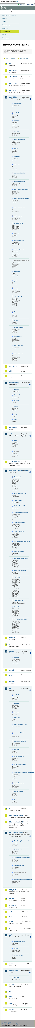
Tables (4, 21)
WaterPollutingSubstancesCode (17, 879)
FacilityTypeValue (17, 551)
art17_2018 (13, 97)
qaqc (15, 281)
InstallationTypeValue (17, 570)
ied (10, 808)
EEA (10, 2)
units (15, 799)
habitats (16, 148)
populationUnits (17, 223)
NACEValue (17, 577)
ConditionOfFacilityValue (17, 512)
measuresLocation (17, 181)
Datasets (4, 18)
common (12, 376)
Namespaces (6, 38)
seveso (11, 985)
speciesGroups (17, 955)
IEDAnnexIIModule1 (14, 815)
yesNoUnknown (17, 354)
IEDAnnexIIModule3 (14, 822)
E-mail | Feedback (7, 1022)
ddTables (16, 400)
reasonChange (17, 296)
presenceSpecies (17, 250)
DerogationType (17, 849)
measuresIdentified (17, 173)
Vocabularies (6, 31)
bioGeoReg (17, 113)
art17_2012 (13, 90)
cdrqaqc (16, 120)
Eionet (9, 11)
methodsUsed (17, 216)
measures (17, 165)
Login (21, 4)
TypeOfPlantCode (17, 865)
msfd (10, 935)
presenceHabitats (17, 240)
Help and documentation (8, 15)
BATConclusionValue (17, 506)
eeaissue (16, 406)
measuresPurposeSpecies (17, 198)
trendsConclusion (17, 327)
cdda (10, 371)
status (15, 419)
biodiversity (13, 366)
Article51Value (17, 477)
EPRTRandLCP (14, 462)
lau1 (10, 912)
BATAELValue (17, 500)
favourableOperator (17, 139)
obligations (17, 414)
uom (10, 996)
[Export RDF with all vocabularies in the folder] (30, 99)
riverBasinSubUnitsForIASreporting (17, 772)
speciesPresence (17, 783)
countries (16, 131)
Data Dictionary (15, 11)
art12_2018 (13, 77)
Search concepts (24, 58)
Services (4, 34)
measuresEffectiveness (17, 724)
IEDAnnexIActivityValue (17, 558)
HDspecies (17, 156)
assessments (17, 103)
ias (10, 688)
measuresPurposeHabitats (17, 189)
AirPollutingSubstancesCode (17, 841)
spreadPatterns (17, 791)
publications (13, 970)
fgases (11, 651)
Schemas (5, 28)
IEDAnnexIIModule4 (14, 832)
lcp (10, 928)
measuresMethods (17, 733)
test (10, 991)
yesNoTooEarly (17, 345)
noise (11, 964)
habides (12, 681)
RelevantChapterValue (17, 619)
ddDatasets (17, 395)
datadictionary (14, 382)
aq (10, 63)
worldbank (12, 1010)
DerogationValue (17, 531)
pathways (16, 749)
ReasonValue (17, 607)
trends (16, 320)
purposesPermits (17, 756)
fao (10, 644)
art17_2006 (13, 83)
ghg (10, 675)
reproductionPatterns (17, 764)
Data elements (6, 25)
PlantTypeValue (17, 600)
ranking (16, 288)
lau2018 (11, 921)
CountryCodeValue (17, 522)
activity (16, 440)
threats (16, 312)
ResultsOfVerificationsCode (17, 857)
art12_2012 (13, 70)
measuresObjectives (17, 741)
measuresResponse (17, 208)
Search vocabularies (10, 58)
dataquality (13, 427)
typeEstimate (17, 336)
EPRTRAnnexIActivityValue (17, 541)
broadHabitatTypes (17, 941)
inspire (11, 898)
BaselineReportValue (17, 493)
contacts (16, 389)
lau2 (10, 917)
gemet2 (11, 670)
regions (16, 948)
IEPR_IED (12, 890)
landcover (12, 905)
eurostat (12, 637)
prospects (17, 271)
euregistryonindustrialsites (14, 470)
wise (10, 1003)
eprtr (10, 434)
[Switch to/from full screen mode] (24, 4)
